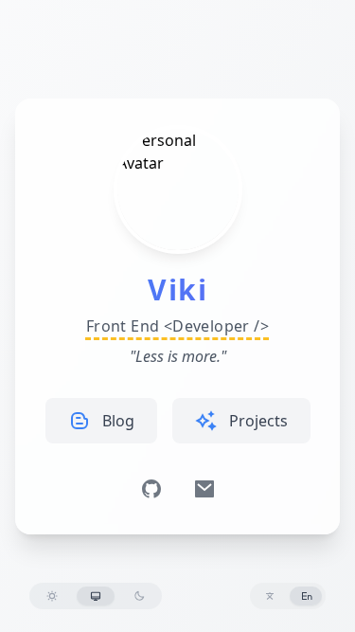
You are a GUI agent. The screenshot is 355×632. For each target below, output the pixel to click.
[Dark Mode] (139, 596)
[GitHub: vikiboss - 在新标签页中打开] (151, 489)
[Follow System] (96, 596)
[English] (306, 596)
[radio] (52, 596)
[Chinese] (269, 596)
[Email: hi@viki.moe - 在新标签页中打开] (204, 489)
